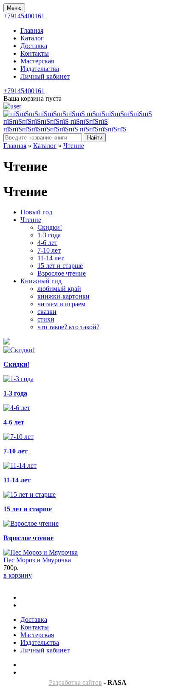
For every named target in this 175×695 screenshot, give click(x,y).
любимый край (59, 288)
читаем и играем (61, 304)
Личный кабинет (45, 76)
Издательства (39, 68)
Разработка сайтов (75, 682)
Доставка (33, 45)
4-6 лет (47, 242)
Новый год (36, 212)
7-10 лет (49, 250)
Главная (31, 30)
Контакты (34, 53)
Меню (14, 8)
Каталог (32, 38)
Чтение (73, 145)
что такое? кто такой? (68, 326)
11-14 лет (50, 258)
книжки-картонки (63, 296)
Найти (94, 137)
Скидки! (49, 227)
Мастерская (37, 61)
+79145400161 (24, 16)
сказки (46, 311)
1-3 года (49, 235)
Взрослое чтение (61, 273)
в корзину (17, 575)
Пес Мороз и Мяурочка (37, 560)
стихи (45, 319)
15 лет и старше (60, 265)
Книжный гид (41, 281)
